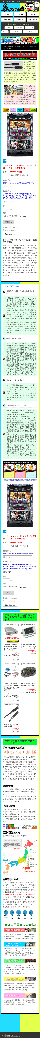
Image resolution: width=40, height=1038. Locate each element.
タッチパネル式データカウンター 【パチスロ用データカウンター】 (28, 646)
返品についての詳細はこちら (12, 227)
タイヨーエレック (9, 48)
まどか (5, 31)
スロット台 (19, 14)
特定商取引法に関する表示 (12, 1036)
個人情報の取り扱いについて (10, 1035)
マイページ (7, 19)
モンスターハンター (31, 31)
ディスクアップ (15, 31)
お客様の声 (19, 19)
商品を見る (16, 659)
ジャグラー (18, 27)
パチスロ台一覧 (31, 46)
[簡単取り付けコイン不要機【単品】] (11, 713)
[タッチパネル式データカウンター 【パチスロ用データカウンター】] (28, 633)
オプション (32, 14)
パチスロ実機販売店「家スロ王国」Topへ (14, 46)
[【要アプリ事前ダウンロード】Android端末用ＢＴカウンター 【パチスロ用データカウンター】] (11, 672)
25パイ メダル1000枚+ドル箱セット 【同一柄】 (28, 685)
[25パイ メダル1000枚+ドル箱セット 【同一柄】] (28, 672)
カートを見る (33, 19)
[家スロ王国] (20, 7)
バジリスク (29, 27)
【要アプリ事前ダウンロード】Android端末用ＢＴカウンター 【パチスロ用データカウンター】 (11, 687)
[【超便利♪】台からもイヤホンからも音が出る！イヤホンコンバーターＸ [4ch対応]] (11, 633)
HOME (7, 14)
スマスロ (8, 27)
